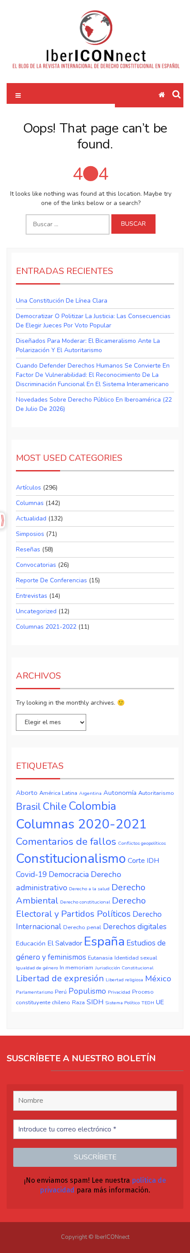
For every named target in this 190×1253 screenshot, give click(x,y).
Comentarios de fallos (66, 841)
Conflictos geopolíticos (142, 843)
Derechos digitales (135, 926)
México (158, 978)
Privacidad (119, 992)
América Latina (58, 793)
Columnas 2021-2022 (46, 627)
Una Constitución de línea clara (61, 300)
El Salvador (64, 943)
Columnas (30, 503)
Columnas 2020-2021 (81, 824)
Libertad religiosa (124, 979)
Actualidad (31, 518)
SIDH (95, 1002)
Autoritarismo (156, 793)
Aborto (27, 792)
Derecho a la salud (89, 888)
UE (160, 1002)
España (104, 941)
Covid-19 (31, 874)
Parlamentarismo (34, 992)
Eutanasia (100, 958)
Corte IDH (143, 861)
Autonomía (120, 792)
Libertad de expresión (60, 978)
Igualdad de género (37, 967)
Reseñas (28, 549)
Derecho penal (82, 927)
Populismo (87, 991)
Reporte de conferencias (51, 580)
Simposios (30, 534)
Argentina (90, 793)
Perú (61, 992)
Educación (31, 943)
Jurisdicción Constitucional (124, 967)
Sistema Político (122, 1002)
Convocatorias (36, 565)
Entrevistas (31, 596)
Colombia (92, 806)
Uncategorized (36, 611)
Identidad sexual (135, 958)
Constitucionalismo (71, 858)
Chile (55, 806)
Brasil (28, 806)
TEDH (147, 1002)
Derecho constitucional (85, 902)
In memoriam (76, 968)
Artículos (28, 487)
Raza (78, 1002)
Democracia (69, 874)
